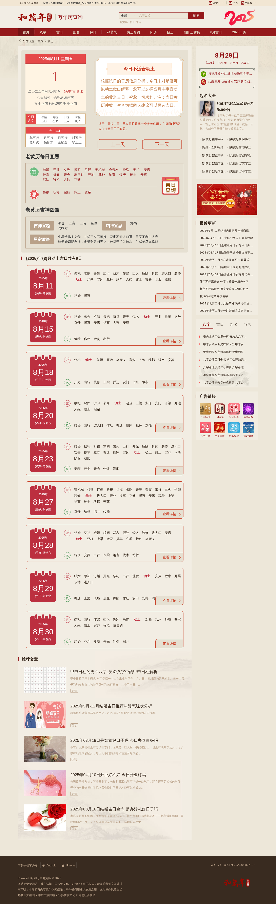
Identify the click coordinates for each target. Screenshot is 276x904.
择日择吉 (135, 22)
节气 (235, 3)
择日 (93, 32)
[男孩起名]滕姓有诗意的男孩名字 (250, 139)
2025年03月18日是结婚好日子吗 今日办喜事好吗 (114, 740)
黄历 (50, 41)
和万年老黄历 (31, 3)
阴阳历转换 (192, 32)
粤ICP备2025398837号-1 (240, 864)
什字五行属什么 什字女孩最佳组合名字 (224, 281)
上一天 (118, 144)
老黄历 (216, 3)
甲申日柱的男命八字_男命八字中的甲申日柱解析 (113, 671)
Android (49, 865)
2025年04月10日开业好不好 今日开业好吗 (108, 774)
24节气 (112, 32)
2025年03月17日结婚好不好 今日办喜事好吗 (227, 252)
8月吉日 (216, 32)
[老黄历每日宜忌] (170, 186)
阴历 (170, 32)
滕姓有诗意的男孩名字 (214, 296)
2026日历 (239, 32)
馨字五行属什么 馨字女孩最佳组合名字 (224, 288)
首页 (26, 32)
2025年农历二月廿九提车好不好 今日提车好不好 (227, 303)
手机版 (248, 3)
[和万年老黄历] (35, 17)
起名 (76, 32)
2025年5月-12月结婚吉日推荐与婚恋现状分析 (111, 706)
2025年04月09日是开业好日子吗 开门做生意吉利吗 (227, 274)
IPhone (68, 865)
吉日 (59, 32)
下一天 (162, 144)
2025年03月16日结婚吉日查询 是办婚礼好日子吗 (114, 809)
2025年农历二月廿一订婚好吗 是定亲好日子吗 (227, 310)
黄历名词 (133, 32)
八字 (43, 32)
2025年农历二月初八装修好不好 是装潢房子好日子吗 (227, 259)
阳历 (153, 32)
